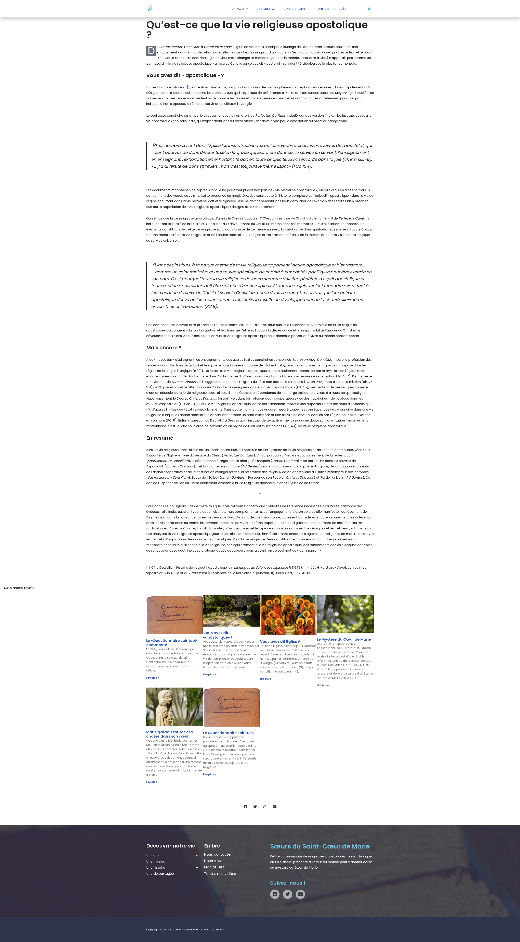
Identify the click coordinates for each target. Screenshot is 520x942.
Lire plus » (152, 677)
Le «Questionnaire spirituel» (229, 732)
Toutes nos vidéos (220, 873)
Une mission (266, 9)
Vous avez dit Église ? (280, 641)
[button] (369, 9)
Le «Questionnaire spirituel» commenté (172, 643)
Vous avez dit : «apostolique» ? (218, 635)
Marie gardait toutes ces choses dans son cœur (169, 734)
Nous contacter (218, 854)
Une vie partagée (332, 9)
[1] (186, 87)
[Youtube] (300, 894)
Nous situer (214, 860)
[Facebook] (275, 894)
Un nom (238, 9)
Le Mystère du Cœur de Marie (344, 639)
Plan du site (214, 867)
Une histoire (295, 9)
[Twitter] (287, 894)
